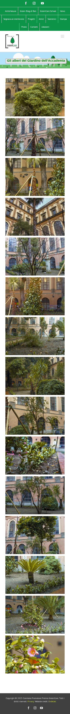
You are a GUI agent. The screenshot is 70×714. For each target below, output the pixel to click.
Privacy (30, 701)
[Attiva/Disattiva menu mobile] (63, 36)
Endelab (52, 701)
